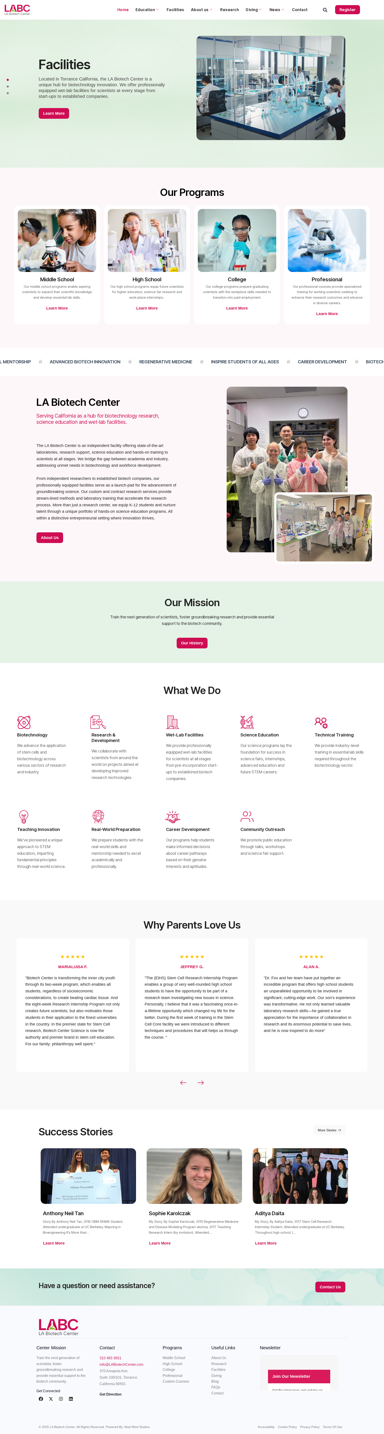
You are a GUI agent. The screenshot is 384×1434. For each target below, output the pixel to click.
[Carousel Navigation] (192, 1083)
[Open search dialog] (325, 10)
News (275, 10)
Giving (252, 10)
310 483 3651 (110, 1358)
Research (229, 10)
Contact (300, 10)
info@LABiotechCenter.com (121, 1364)
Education (145, 10)
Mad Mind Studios (137, 1427)
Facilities (175, 10)
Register (348, 9)
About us (200, 10)
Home (123, 10)
